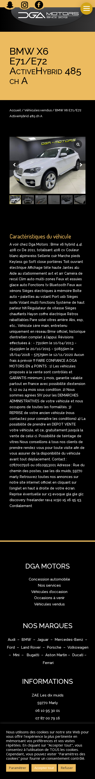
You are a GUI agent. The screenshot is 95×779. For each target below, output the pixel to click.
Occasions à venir (49, 598)
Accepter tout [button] (44, 768)
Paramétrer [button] (17, 768)
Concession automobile (49, 579)
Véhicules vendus (38, 110)
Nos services (49, 585)
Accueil (15, 110)
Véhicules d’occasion (49, 592)
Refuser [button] (67, 768)
